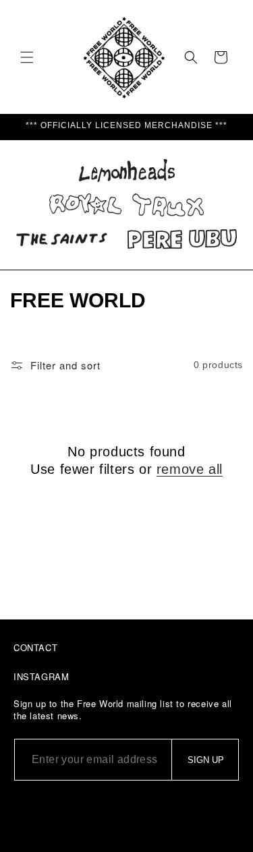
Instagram (41, 676)
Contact (35, 647)
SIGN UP (206, 760)
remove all (190, 469)
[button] (27, 57)
